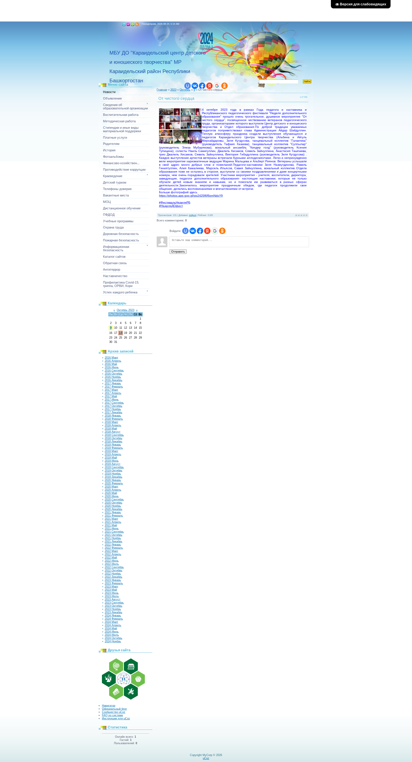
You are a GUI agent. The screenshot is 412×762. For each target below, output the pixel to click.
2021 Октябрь (113, 535)
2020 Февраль (114, 483)
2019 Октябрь (113, 470)
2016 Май (111, 364)
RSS (137, 24)
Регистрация (128, 24)
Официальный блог (114, 708)
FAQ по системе (112, 715)
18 (121, 333)
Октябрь (185, 89)
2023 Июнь (112, 593)
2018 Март (111, 422)
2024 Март (111, 622)
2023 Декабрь (113, 612)
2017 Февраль (114, 386)
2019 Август (112, 464)
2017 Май (111, 396)
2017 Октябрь (113, 406)
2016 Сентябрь (114, 370)
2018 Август (112, 431)
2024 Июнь (112, 631)
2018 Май (111, 428)
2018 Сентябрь (114, 435)
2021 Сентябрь (114, 531)
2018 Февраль (114, 418)
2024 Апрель (113, 625)
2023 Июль (112, 596)
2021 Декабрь (113, 541)
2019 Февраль (114, 447)
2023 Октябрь (113, 605)
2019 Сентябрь (114, 467)
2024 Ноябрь (113, 641)
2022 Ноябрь (113, 573)
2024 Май (111, 628)
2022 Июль (112, 564)
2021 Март (111, 518)
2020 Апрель (113, 489)
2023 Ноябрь (113, 609)
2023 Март (111, 586)
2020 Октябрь (113, 502)
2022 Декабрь (113, 576)
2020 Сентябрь (114, 499)
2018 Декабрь (113, 441)
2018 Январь (113, 415)
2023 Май (111, 589)
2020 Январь (113, 480)
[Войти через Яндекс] (209, 86)
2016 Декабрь (113, 380)
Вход (132, 24)
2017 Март (111, 389)
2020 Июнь (112, 496)
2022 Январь (113, 544)
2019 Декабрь (113, 476)
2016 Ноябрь (113, 377)
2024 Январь (113, 615)
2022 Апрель (113, 554)
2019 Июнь (112, 460)
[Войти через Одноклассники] (224, 86)
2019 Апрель (113, 454)
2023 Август (112, 599)
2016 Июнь (112, 367)
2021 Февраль (114, 515)
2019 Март (111, 451)
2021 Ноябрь (113, 538)
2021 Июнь (112, 528)
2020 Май (111, 493)
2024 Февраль (114, 618)
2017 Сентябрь (114, 402)
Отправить (178, 251)
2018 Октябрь (113, 438)
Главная (124, 24)
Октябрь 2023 (125, 310)
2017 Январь (113, 383)
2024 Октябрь (113, 638)
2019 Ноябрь (113, 473)
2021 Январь (113, 512)
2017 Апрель (113, 393)
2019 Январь (113, 444)
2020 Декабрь (113, 509)
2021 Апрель (113, 522)
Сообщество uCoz (113, 712)
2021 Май (111, 525)
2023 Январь (113, 580)
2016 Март (111, 357)
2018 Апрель (113, 425)
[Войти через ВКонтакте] (195, 86)
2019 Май (111, 457)
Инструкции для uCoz (116, 718)
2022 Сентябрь (114, 567)
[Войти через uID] (187, 86)
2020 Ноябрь (113, 505)
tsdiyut (192, 215)
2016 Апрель (113, 360)
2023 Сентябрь (114, 602)
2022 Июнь (112, 560)
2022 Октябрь (113, 570)
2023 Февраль (114, 583)
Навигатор (108, 705)
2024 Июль (112, 634)
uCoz (206, 758)
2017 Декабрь (113, 412)
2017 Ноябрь (113, 409)
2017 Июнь (112, 399)
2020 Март (111, 486)
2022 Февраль (114, 547)
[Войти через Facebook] (202, 86)
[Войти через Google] (217, 85)
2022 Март (111, 551)
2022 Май (111, 557)
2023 (173, 89)
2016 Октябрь (113, 373)
